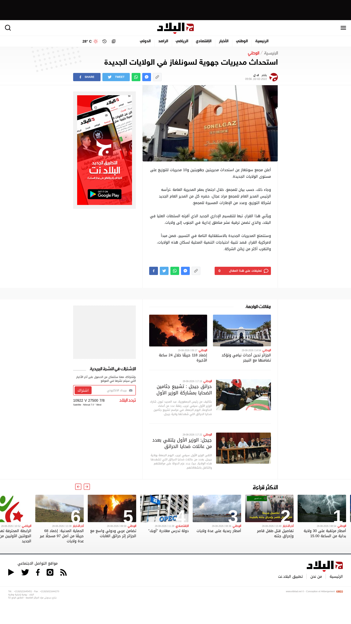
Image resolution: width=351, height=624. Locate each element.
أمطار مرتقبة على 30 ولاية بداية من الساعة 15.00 (325, 533)
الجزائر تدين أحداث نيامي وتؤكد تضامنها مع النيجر (246, 357)
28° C (87, 41)
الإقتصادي (204, 41)
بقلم (256, 77)
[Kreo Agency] (339, 591)
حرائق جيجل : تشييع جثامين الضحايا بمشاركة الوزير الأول (184, 389)
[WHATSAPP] (136, 77)
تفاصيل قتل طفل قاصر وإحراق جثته (275, 533)
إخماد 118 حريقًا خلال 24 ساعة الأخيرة (183, 357)
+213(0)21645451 (23, 591)
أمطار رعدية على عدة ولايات (219, 530)
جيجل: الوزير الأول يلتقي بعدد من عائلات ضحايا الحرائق (182, 443)
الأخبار (224, 41)
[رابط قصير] (157, 77)
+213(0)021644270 (49, 591)
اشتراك (83, 390)
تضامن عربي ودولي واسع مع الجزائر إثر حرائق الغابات (113, 533)
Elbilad (175, 28)
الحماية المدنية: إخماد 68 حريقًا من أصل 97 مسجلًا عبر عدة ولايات (62, 535)
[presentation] (87, 487)
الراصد (163, 41)
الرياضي (182, 41)
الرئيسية (262, 41)
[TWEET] (164, 271)
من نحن (316, 576)
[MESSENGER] (146, 77)
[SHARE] (153, 271)
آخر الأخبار (288, 526)
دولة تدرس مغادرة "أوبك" (168, 530)
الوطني (242, 41)
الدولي (145, 41)
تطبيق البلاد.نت (290, 576)
